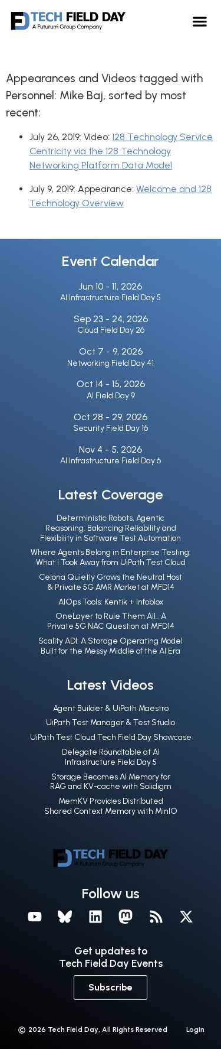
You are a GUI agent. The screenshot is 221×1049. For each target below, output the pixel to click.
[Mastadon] (126, 917)
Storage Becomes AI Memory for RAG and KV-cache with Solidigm (110, 782)
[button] (200, 21)
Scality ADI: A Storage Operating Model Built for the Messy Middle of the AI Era (110, 646)
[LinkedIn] (95, 917)
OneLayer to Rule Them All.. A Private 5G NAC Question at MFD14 (110, 621)
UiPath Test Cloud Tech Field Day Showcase (111, 737)
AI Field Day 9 (111, 396)
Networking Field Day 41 (110, 363)
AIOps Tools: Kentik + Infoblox (110, 602)
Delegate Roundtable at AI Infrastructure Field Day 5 (111, 757)
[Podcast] (156, 917)
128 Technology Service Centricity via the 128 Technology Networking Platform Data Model (121, 151)
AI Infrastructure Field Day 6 (110, 461)
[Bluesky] (65, 917)
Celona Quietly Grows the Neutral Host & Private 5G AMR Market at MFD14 (110, 582)
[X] (187, 917)
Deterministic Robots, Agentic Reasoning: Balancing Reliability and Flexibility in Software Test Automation (110, 528)
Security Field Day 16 (110, 428)
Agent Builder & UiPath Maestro (111, 708)
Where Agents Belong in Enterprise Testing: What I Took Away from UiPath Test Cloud (111, 557)
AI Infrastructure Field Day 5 (110, 298)
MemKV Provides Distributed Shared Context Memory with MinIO (110, 806)
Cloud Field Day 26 (110, 330)
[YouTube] (35, 917)
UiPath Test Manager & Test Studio (110, 722)
